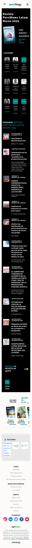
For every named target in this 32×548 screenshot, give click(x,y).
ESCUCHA (9, 366)
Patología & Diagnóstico (17, 134)
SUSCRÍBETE (23, 36)
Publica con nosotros (16, 507)
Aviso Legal (16, 469)
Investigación (17, 299)
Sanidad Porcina (18, 149)
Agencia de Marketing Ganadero (20, 539)
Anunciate (16, 504)
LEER (21, 30)
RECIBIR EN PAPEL (22, 41)
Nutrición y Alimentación (17, 267)
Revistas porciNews (16, 487)
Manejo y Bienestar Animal (19, 177)
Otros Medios (16, 490)
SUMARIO (23, 33)
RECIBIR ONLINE (13, 401)
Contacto (16, 511)
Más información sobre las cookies (16, 479)
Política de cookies (16, 476)
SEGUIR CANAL (7, 387)
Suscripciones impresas (16, 501)
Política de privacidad (16, 473)
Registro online (16, 498)
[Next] (27, 403)
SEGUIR (7, 72)
